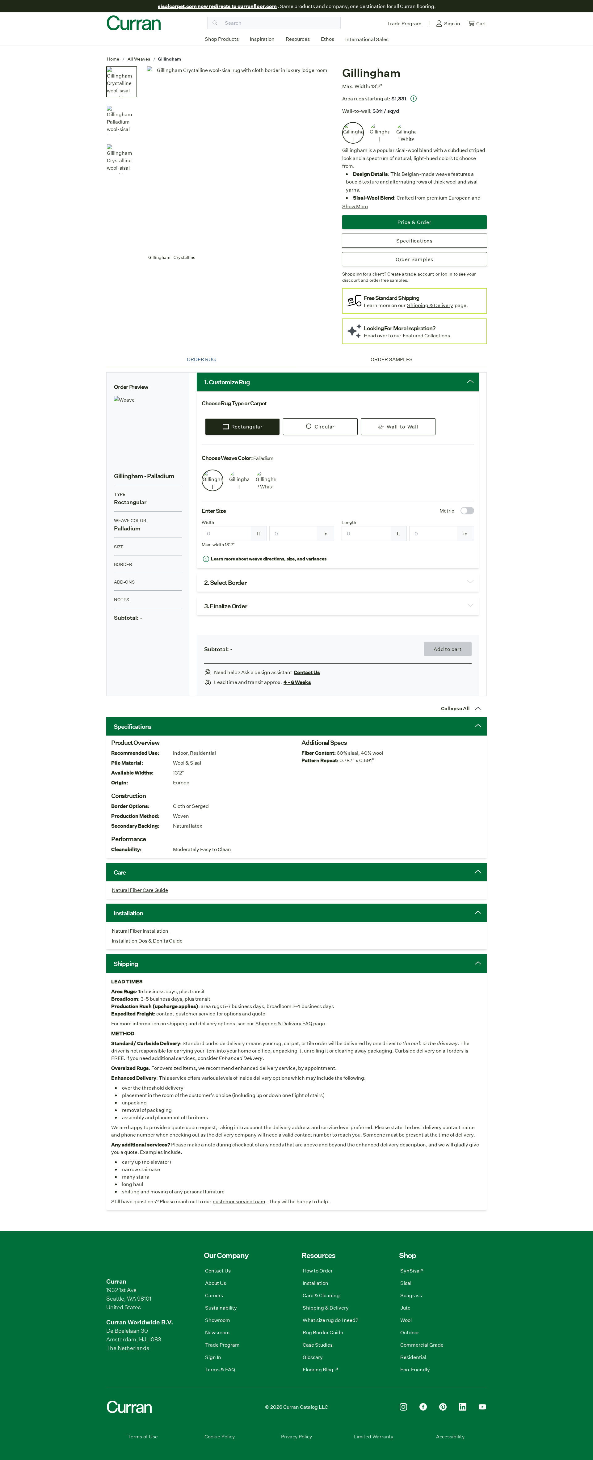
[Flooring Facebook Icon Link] (423, 1407)
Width (208, 522)
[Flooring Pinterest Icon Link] (443, 1407)
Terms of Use (143, 1436)
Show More (355, 206)
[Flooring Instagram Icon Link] (403, 1407)
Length (349, 522)
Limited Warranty (373, 1436)
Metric (446, 510)
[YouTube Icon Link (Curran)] (482, 1407)
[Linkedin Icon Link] (462, 1407)
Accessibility (450, 1436)
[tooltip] (413, 98)
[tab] (201, 359)
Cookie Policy (219, 1436)
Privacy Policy (296, 1436)
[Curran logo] (133, 23)
